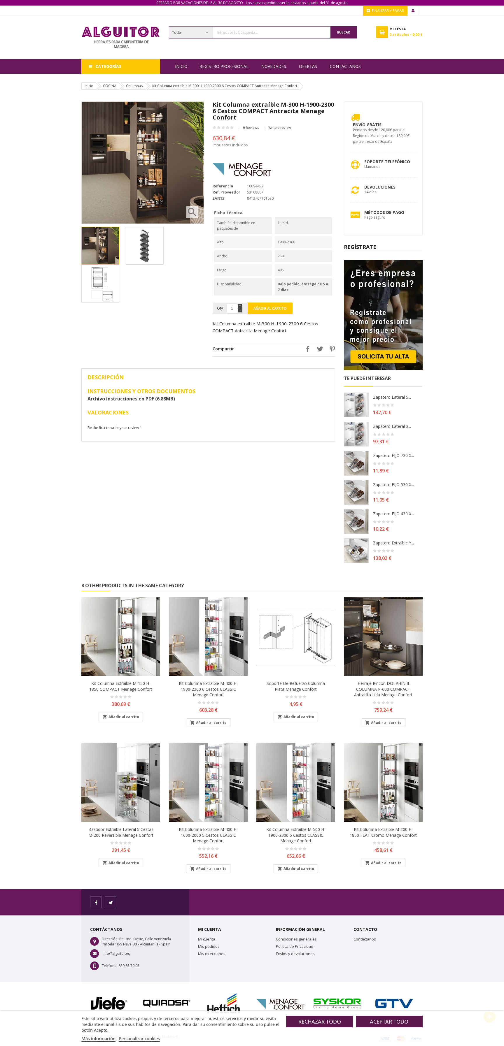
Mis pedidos (209, 946)
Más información (98, 1038)
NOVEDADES (273, 66)
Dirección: (110, 938)
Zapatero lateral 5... (392, 397)
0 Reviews (251, 127)
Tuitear (318, 349)
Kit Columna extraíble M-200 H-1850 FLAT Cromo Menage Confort (383, 832)
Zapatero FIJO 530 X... (393, 484)
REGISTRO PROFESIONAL (224, 66)
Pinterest (330, 349)
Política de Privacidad (294, 946)
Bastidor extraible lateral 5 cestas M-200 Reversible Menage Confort (120, 832)
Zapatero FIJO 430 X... (393, 513)
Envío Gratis (367, 124)
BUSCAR (343, 32)
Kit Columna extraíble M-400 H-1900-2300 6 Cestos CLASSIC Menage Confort (208, 689)
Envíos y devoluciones (295, 953)
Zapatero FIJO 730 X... (393, 455)
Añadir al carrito (270, 308)
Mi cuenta (206, 939)
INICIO (181, 66)
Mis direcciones (211, 953)
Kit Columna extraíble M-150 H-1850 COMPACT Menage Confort (120, 686)
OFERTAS (308, 66)
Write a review (279, 127)
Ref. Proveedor (226, 192)
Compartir (306, 349)
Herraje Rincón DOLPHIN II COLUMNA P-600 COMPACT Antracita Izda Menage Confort (383, 689)
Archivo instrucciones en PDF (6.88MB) (131, 398)
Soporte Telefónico (387, 161)
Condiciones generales (296, 939)
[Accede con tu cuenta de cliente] (413, 11)
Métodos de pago (384, 212)
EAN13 (218, 198)
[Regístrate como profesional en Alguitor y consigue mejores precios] (383, 314)
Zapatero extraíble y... (393, 543)
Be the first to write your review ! (114, 427)
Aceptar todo (389, 1021)
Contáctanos (345, 66)
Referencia (223, 186)
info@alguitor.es (116, 953)
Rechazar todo (319, 1021)
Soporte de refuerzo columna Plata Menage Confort (296, 686)
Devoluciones (380, 187)
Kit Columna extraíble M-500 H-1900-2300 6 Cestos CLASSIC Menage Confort (296, 835)
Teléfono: (110, 965)
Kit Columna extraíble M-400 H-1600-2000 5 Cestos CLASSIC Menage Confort (208, 835)
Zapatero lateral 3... (392, 426)
